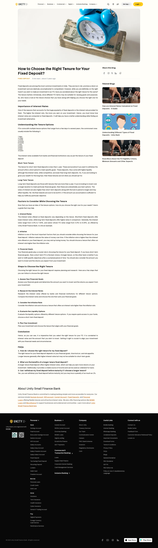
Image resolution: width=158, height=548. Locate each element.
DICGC (8, 429)
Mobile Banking (108, 425)
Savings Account (36, 397)
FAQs (105, 451)
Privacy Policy (107, 448)
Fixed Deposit (34, 458)
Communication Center (86, 435)
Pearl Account (34, 431)
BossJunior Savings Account (39, 435)
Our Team (82, 431)
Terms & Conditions (109, 444)
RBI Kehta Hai (108, 468)
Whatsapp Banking (109, 431)
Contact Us (131, 425)
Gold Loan (33, 488)
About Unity (83, 425)
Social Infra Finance (61, 441)
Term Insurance (35, 499)
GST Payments (60, 444)
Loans (57, 457)
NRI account (49, 397)
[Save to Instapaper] (108, 73)
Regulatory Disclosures (86, 448)
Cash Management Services (64, 467)
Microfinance (31, 403)
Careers (81, 438)
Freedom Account (36, 474)
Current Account (60, 397)
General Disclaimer (109, 458)
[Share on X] (112, 73)
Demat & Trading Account (38, 509)
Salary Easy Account (37, 448)
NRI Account (34, 441)
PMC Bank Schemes (85, 441)
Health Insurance (35, 503)
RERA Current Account (62, 428)
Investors (82, 444)
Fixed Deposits (73, 397)
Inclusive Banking (82, 4)
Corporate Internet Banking (63, 464)
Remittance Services (37, 526)
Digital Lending (59, 438)
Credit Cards (34, 485)
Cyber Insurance (35, 506)
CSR (80, 451)
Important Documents (110, 438)
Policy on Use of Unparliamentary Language (114, 472)
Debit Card (33, 471)
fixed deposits (43, 167)
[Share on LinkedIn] (115, 73)
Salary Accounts (35, 444)
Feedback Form (133, 431)
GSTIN (105, 464)
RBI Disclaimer (108, 461)
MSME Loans (59, 435)
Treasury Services (85, 428)
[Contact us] (108, 4)
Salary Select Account (37, 454)
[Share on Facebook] (104, 73)
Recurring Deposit (36, 464)
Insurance (33, 496)
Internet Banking (108, 428)
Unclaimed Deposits (109, 435)
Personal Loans (35, 482)
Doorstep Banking (60, 431)
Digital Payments (35, 517)
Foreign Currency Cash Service (35, 521)
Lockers (32, 468)
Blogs (105, 454)
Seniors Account (35, 438)
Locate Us (131, 438)
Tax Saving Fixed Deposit (38, 461)
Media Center (132, 428)
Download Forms (108, 441)
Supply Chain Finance (61, 461)
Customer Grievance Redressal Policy (140, 435)
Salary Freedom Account (38, 451)
